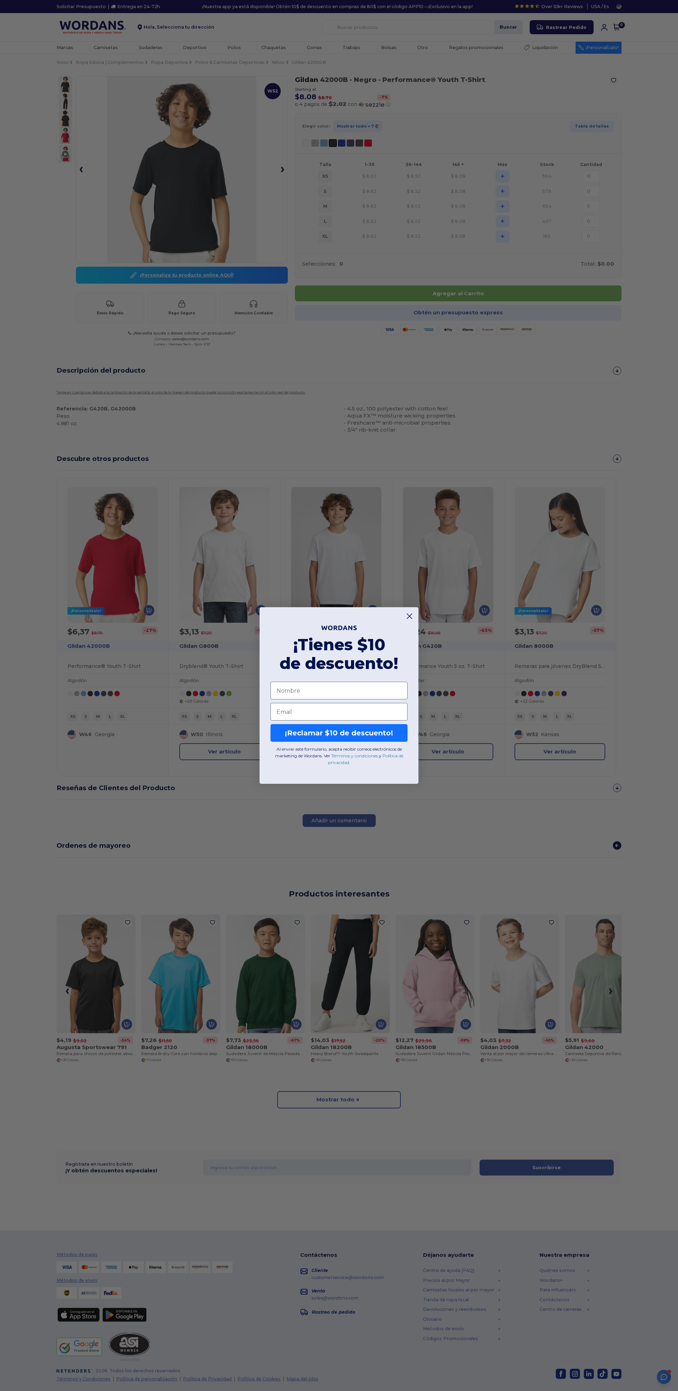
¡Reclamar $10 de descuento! (339, 733)
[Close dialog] (409, 616)
